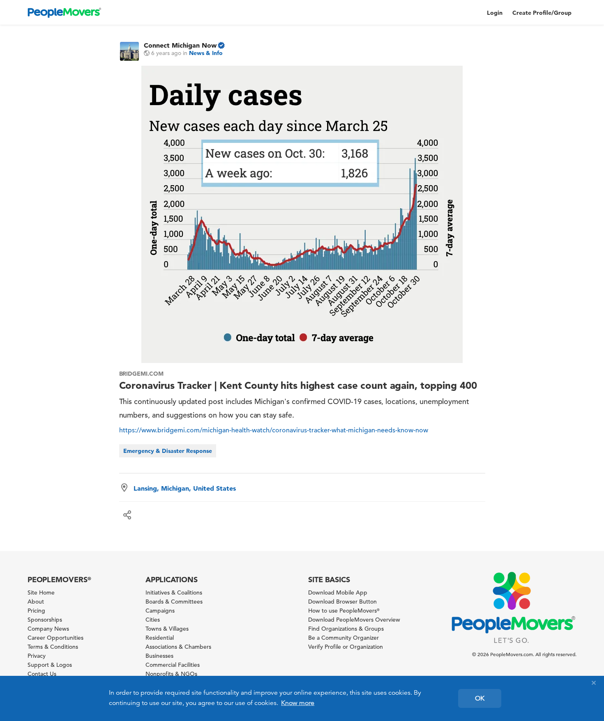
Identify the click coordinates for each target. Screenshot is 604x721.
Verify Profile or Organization (345, 646)
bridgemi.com (141, 373)
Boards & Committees (174, 601)
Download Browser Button (342, 601)
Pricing (36, 610)
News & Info (206, 53)
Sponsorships (45, 619)
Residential (159, 637)
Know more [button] (297, 703)
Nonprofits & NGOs (171, 673)
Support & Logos (50, 664)
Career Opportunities (55, 637)
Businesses (159, 655)
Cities (152, 619)
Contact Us (42, 673)
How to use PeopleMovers (344, 610)
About (36, 601)
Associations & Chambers (178, 646)
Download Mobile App (337, 592)
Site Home (41, 592)
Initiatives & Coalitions (173, 592)
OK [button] (479, 698)
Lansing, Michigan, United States (185, 488)
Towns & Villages (167, 628)
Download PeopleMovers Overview (354, 619)
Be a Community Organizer (343, 637)
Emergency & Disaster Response (167, 451)
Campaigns (160, 610)
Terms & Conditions (53, 646)
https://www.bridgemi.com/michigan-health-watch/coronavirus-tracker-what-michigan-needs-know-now (273, 430)
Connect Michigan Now (180, 45)
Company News (48, 628)
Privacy (37, 655)
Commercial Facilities (172, 664)
